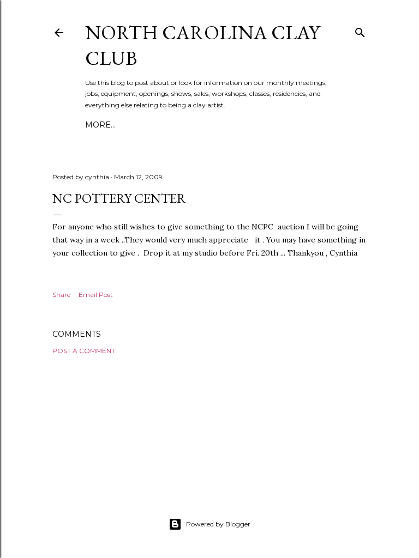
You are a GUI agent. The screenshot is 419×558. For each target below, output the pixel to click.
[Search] (360, 30)
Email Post (96, 294)
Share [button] (61, 294)
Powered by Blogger (218, 524)
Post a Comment (83, 351)
